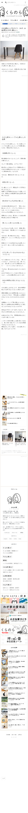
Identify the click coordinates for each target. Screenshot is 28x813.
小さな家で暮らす (8, 567)
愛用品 (21, 532)
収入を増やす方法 (7, 581)
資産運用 (10, 579)
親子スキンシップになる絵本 (12, 528)
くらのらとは (6, 532)
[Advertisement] (14, 91)
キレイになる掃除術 (7, 553)
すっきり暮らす (7, 548)
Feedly (20, 538)
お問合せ (20, 734)
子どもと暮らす (7, 556)
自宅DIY (17, 587)
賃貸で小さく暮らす (7, 572)
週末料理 (12, 587)
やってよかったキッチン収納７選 (14, 418)
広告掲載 (8, 734)
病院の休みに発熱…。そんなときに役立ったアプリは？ (15, 397)
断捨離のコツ (15, 550)
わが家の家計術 (7, 576)
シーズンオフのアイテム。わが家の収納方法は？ (15, 403)
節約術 (4, 579)
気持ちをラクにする (14, 589)
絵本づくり (5, 587)
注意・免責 (14, 734)
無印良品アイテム (18, 563)
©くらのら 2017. (14, 737)
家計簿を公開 (16, 579)
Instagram (5, 538)
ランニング (5, 589)
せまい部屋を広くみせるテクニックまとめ (15, 408)
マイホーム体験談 (7, 570)
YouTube (15, 538)
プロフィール (14, 532)
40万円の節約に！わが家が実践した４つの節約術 (16, 413)
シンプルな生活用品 (7, 563)
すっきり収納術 (6, 550)
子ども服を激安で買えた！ (12, 423)
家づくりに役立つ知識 (18, 570)
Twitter (10, 538)
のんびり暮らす (7, 584)
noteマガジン (14, 535)
